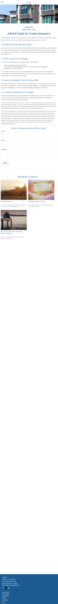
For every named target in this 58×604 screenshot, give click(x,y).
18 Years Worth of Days (36, 202)
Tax (3, 602)
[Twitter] (6, 588)
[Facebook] (3, 588)
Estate (4, 598)
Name (3, 131)
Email (3, 140)
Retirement (5, 594)
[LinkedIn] (9, 588)
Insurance (5, 600)
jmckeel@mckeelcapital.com (10, 585)
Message (4, 149)
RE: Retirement (6, 202)
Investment (5, 596)
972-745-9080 (10, 579)
